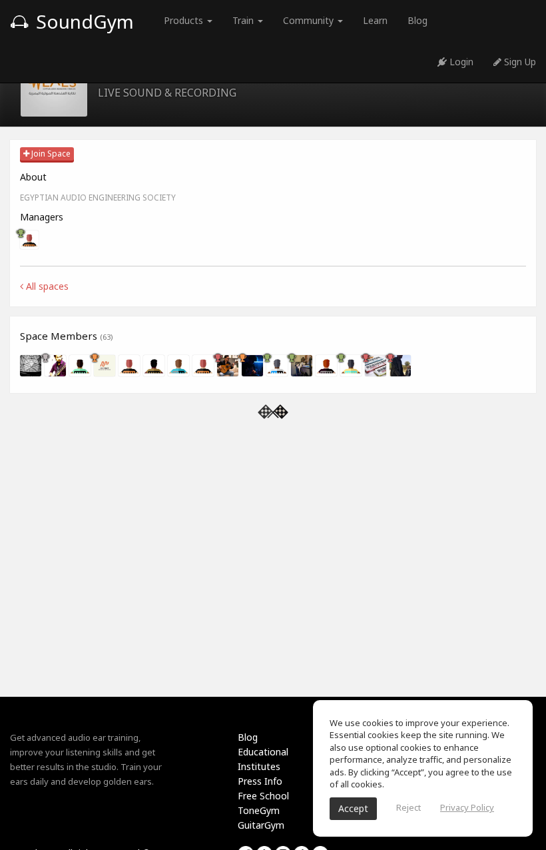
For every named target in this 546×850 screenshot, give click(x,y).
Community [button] (309, 20)
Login (460, 61)
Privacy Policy (467, 807)
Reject (408, 807)
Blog (417, 20)
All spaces (46, 286)
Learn (375, 20)
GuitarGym (261, 825)
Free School (263, 795)
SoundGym (82, 21)
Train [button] (244, 20)
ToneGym (259, 810)
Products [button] (185, 20)
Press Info (260, 781)
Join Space (50, 153)
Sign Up (518, 61)
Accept (353, 808)
